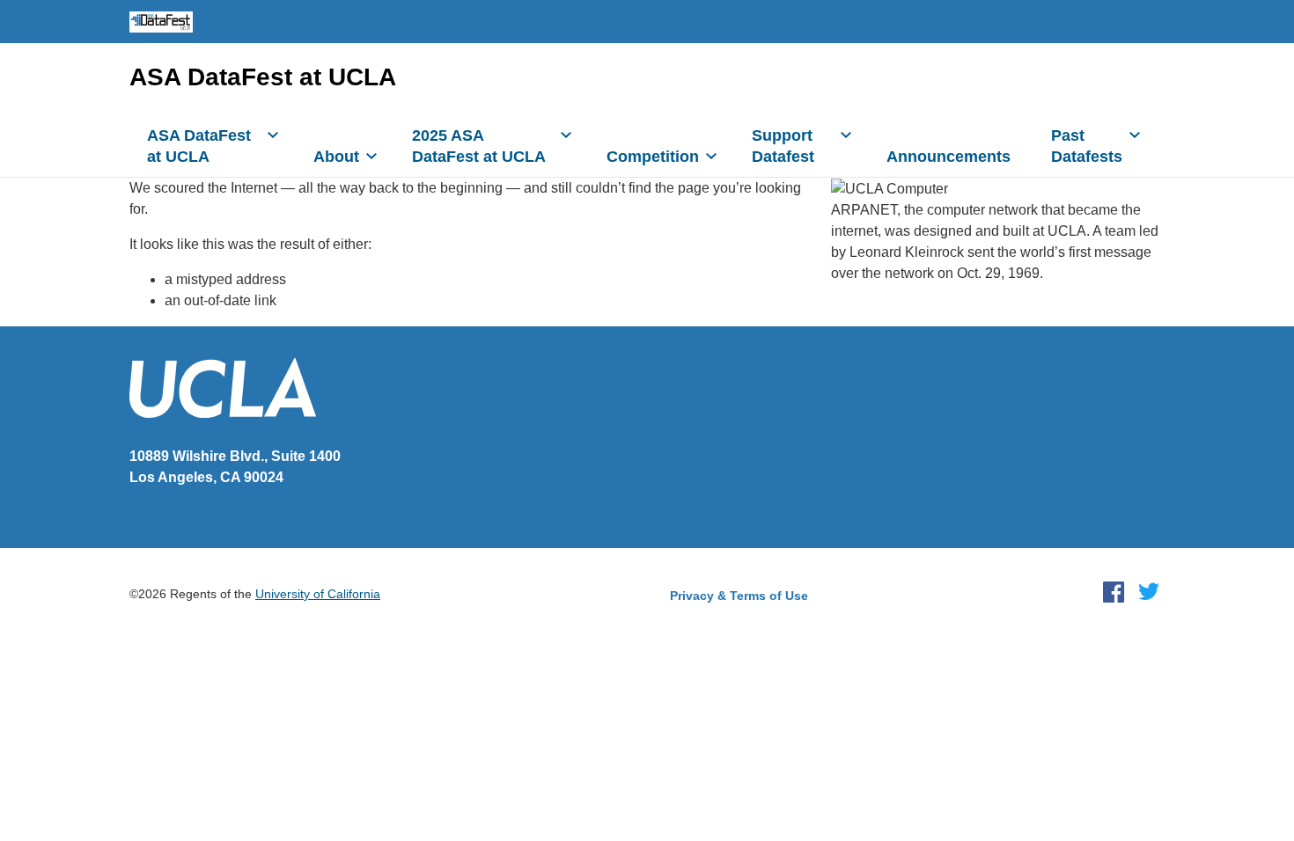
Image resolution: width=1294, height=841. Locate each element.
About (336, 156)
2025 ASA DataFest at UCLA (479, 146)
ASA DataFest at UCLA (262, 77)
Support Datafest (783, 146)
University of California (317, 594)
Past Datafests (1086, 146)
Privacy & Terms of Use (739, 596)
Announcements (948, 156)
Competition (653, 156)
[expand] (273, 135)
